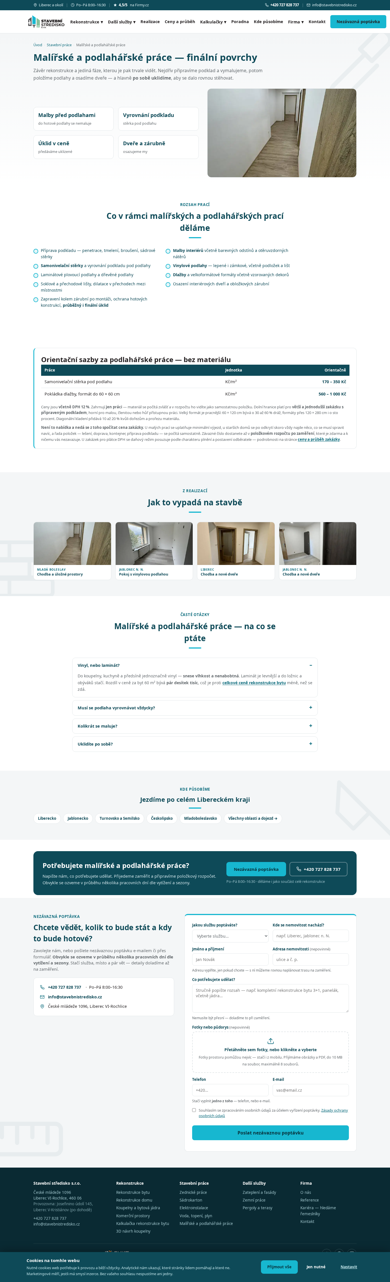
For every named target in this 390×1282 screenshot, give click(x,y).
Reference (309, 1200)
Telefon (199, 1079)
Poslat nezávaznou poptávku (271, 1133)
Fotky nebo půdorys (221, 1027)
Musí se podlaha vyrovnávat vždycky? (116, 707)
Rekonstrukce (86, 22)
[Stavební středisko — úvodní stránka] (46, 21)
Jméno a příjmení (208, 949)
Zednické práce (193, 1192)
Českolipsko (162, 818)
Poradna (240, 21)
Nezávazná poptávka (358, 21)
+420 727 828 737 (322, 869)
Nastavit (349, 1266)
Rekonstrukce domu (134, 1200)
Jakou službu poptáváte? (214, 925)
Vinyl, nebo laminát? (99, 665)
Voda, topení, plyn (196, 1215)
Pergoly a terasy (257, 1207)
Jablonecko (78, 818)
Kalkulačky (213, 22)
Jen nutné (316, 1266)
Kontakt (317, 21)
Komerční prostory (133, 1215)
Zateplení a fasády (259, 1192)
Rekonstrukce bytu (133, 1192)
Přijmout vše (279, 1266)
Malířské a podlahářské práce (206, 1223)
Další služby (122, 22)
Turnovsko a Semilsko (120, 818)
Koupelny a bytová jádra (138, 1207)
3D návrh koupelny (133, 1231)
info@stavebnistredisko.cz (334, 4)
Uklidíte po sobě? (95, 744)
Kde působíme (268, 21)
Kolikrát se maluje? (97, 726)
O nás (305, 1192)
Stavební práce (59, 45)
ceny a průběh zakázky (319, 439)
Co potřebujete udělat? (213, 979)
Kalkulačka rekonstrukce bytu (142, 1223)
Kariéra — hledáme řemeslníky (318, 1210)
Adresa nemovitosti (301, 949)
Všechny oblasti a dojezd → (253, 818)
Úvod (37, 45)
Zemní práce (254, 1200)
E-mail (278, 1079)
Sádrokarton (191, 1200)
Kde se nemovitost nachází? (298, 925)
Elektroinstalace (194, 1207)
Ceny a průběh (180, 21)
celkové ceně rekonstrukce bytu (254, 682)
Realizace (150, 21)
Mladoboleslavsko (200, 818)
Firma (296, 22)
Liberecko (47, 818)
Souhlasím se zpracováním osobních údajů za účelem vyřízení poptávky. (273, 1113)
